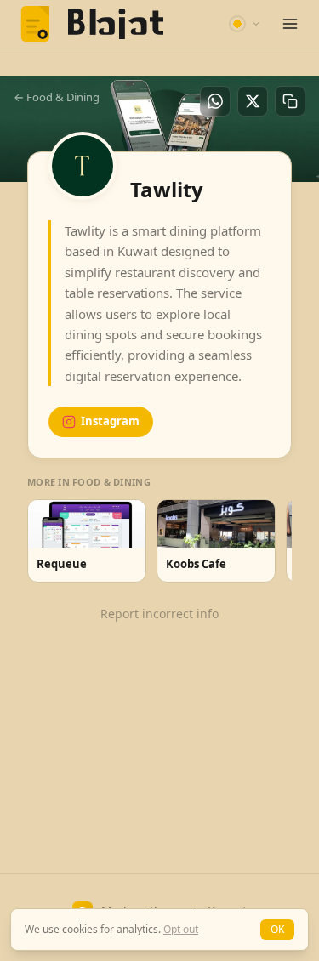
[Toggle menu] (290, 24)
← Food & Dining (57, 97)
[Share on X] (252, 101)
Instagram (110, 421)
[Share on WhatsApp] (215, 101)
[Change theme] (245, 24)
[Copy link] (290, 101)
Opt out (180, 929)
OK (277, 929)
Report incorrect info (159, 614)
